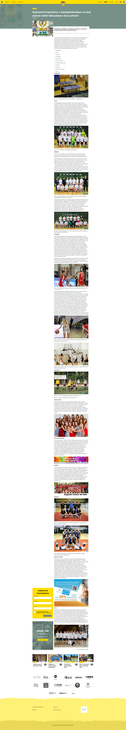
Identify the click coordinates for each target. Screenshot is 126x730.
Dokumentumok (57, 709)
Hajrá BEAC (111, 2)
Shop (116, 2)
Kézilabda (58, 54)
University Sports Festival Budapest (69, 442)
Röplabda (58, 67)
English (86, 649)
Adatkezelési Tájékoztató (37, 707)
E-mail (35, 606)
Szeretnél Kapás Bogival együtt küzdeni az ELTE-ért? (66, 610)
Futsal (57, 52)
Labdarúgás (58, 58)
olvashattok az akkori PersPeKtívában (73, 475)
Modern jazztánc (59, 60)
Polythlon (58, 64)
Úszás (57, 71)
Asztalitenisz (58, 50)
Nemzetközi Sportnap (61, 62)
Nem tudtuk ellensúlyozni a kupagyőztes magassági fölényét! (68, 236)
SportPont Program (60, 69)
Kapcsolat (34, 709)
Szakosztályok (20, 2)
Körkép (35, 8)
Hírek (106, 2)
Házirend (55, 707)
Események (100, 2)
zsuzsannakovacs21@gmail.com (76, 620)
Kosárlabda (58, 56)
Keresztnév (36, 601)
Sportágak (13, 2)
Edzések (7, 2)
